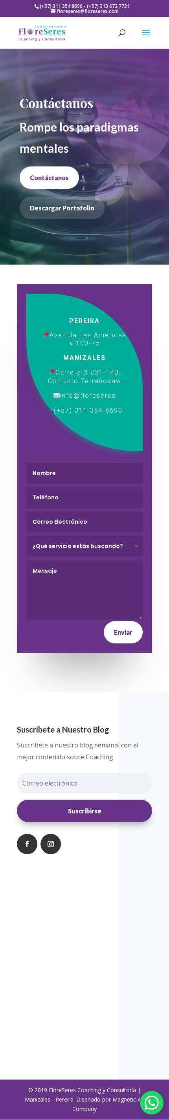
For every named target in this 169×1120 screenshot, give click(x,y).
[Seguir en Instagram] (50, 844)
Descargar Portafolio (62, 208)
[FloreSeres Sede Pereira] (46, 335)
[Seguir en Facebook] (27, 844)
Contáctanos (49, 177)
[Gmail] (56, 395)
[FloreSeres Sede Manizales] (51, 372)
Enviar (123, 632)
